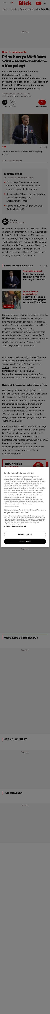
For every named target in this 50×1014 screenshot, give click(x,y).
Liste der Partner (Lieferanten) (15, 526)
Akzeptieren (25, 541)
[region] (25, 507)
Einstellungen (25, 534)
